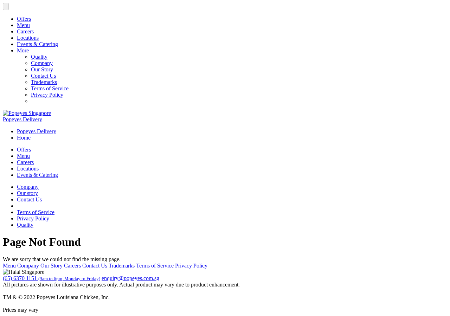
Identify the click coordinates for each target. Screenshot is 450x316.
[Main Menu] (5, 6)
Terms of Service (50, 88)
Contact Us (43, 76)
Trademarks (44, 82)
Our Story (42, 69)
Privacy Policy (47, 95)
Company (42, 63)
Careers (25, 31)
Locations (28, 38)
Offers (24, 19)
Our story (27, 193)
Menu (23, 25)
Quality (39, 57)
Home (24, 138)
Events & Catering (37, 44)
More (23, 50)
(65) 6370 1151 (51, 278)
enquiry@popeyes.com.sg (130, 278)
